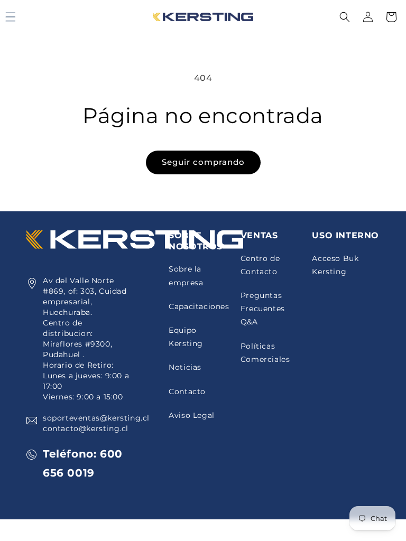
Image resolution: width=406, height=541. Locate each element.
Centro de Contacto (260, 265)
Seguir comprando (203, 162)
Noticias (185, 367)
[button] (344, 17)
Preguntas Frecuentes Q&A (263, 309)
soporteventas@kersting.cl (96, 418)
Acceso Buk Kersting (335, 265)
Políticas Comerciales (265, 352)
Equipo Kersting (186, 336)
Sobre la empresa (186, 275)
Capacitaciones (199, 306)
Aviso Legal (192, 415)
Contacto (187, 391)
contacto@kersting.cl (85, 428)
